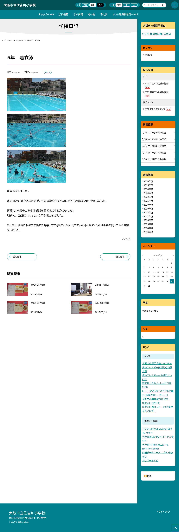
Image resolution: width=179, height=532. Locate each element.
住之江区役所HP (151, 403)
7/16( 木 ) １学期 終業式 (154, 139)
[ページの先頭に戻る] (175, 528)
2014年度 (148, 228)
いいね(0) (126, 238)
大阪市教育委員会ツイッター (157, 363)
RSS (149, 476)
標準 (119, 5)
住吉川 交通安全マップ (157, 108)
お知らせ (148, 54)
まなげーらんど (150, 460)
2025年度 (148, 185)
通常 (85, 5)
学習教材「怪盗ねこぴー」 (155, 444)
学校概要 (63, 14)
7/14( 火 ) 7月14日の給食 (154, 152)
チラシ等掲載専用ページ (125, 14)
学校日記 (78, 14)
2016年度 (148, 220)
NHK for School (150, 448)
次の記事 (120, 256)
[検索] (163, 5)
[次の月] (173, 255)
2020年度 (148, 204)
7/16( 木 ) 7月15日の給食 (154, 145)
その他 (91, 14)
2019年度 (148, 208)
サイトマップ (164, 511)
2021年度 (148, 200)
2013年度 (148, 232)
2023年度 (148, 193)
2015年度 (148, 224)
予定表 (103, 14)
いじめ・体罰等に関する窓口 (156, 33)
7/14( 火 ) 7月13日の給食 (154, 159)
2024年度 (148, 189)
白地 (92, 5)
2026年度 (148, 181)
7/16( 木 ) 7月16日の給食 (154, 132)
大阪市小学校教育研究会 (155, 399)
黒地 (100, 5)
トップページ (47, 14)
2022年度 (148, 196)
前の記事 (17, 256)
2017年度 (148, 216)
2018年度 (148, 212)
